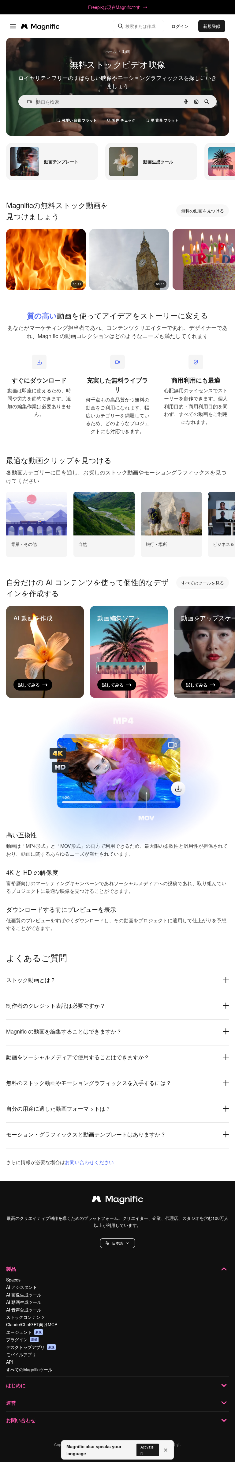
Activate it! (147, 1449)
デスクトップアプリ (30, 1347)
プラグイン (21, 1339)
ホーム (110, 51)
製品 (11, 1268)
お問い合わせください (89, 1162)
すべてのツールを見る (202, 583)
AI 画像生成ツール (23, 1295)
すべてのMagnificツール (29, 1369)
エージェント (24, 1332)
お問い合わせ (20, 1420)
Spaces (13, 1280)
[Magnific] (117, 1200)
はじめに (16, 1385)
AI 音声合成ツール (23, 1310)
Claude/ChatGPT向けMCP (31, 1324)
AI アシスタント (21, 1287)
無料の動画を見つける (202, 210)
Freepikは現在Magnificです (114, 7)
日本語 (117, 1243)
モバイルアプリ (21, 1354)
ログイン (179, 26)
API (9, 1362)
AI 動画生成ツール (23, 1302)
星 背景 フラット (164, 120)
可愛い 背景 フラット (79, 120)
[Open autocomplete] (27, 101)
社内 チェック (123, 120)
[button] (117, 1243)
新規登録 (211, 26)
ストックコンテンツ (25, 1317)
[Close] (165, 1450)
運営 (11, 1402)
